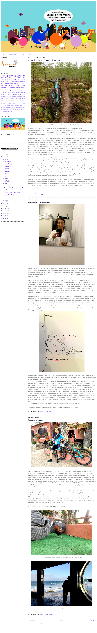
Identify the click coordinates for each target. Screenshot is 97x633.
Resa (14, 78)
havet (21, 105)
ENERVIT (22, 85)
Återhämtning (9, 111)
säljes (7, 109)
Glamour (3, 100)
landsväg (22, 81)
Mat (15, 83)
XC (2, 78)
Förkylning (22, 98)
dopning (20, 83)
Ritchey (6, 103)
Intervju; (19, 100)
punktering (17, 107)
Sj (13, 103)
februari (7, 186)
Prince (15, 90)
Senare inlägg (31, 620)
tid (13, 109)
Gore (21, 89)
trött (6, 83)
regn (10, 94)
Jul (24, 89)
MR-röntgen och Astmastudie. (39, 202)
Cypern (18, 96)
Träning (12, 76)
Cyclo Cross (16, 79)
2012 (4, 213)
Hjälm (16, 100)
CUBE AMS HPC (12, 96)
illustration (8, 78)
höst (24, 105)
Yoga (4, 105)
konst (23, 87)
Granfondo (8, 100)
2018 (4, 159)
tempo (15, 94)
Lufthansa (3, 101)
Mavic (8, 79)
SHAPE (22, 54)
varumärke (3, 111)
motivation (8, 107)
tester (11, 109)
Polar (11, 90)
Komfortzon (7, 90)
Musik (12, 81)
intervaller (3, 107)
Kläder (23, 100)
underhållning (22, 109)
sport (24, 107)
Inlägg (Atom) (41, 624)
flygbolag (3, 94)
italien (2, 81)
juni (6, 176)
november (7, 164)
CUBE (19, 78)
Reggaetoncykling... (35, 420)
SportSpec (4, 92)
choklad (12, 105)
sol (13, 94)
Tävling (4, 76)
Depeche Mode (4, 98)
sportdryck (3, 109)
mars (6, 183)
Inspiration (4, 87)
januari (7, 198)
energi (13, 92)
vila (20, 94)
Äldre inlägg (92, 620)
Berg (11, 89)
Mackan (12, 101)
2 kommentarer (48, 614)
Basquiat (6, 96)
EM (9, 98)
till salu (16, 109)
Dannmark (22, 96)
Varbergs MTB (22, 103)
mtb (24, 83)
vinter (8, 83)
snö (2, 85)
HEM (3, 54)
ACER (2, 96)
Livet (19, 76)
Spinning (3, 79)
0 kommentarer (48, 194)
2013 (4, 210)
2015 (4, 206)
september (8, 168)
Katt (2, 90)
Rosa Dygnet (21, 90)
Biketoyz (16, 85)
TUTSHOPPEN (31, 54)
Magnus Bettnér (18, 101)
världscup (8, 81)
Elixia (12, 98)
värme (23, 94)
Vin (2, 105)
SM (24, 78)
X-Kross (17, 81)
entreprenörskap (20, 92)
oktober (7, 166)
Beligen (11, 85)
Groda (12, 100)
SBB (9, 103)
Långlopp (9, 87)
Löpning (8, 101)
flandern (17, 105)
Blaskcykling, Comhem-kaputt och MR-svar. (44, 60)
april (6, 181)
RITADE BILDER (12, 54)
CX (24, 76)
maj (6, 178)
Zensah (8, 105)
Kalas (11, 83)
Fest (14, 98)
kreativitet (3, 89)
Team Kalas (19, 87)
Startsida (62, 620)
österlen (6, 85)
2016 (4, 203)
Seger (11, 103)
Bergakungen (16, 89)
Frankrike (18, 98)
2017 (4, 201)
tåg (18, 94)
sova (21, 107)
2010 (4, 218)
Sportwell (16, 103)
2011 (4, 215)
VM (12, 79)
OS (17, 83)
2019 (4, 156)
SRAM (13, 87)
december (7, 161)
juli (6, 173)
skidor (2, 83)
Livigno (23, 79)
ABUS (8, 89)
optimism (12, 107)
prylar (7, 94)
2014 (4, 208)
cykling (9, 92)
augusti (7, 171)
